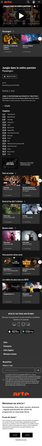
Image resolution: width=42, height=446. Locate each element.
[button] (28, 1)
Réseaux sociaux (10, 354)
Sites (5, 342)
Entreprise (8, 346)
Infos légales (9, 350)
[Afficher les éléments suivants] (40, 39)
